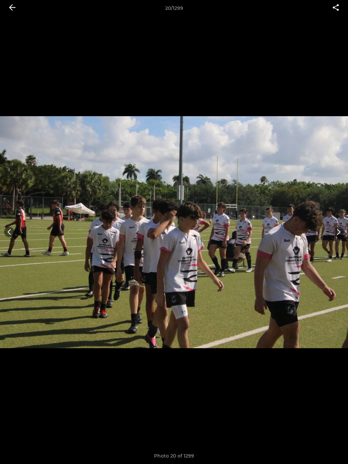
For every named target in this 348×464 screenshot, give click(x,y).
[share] (336, 8)
